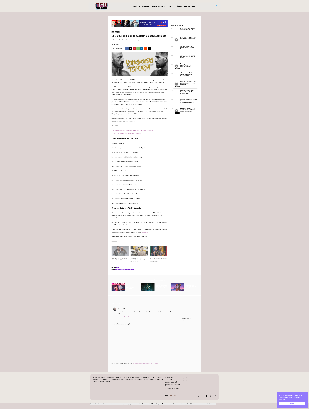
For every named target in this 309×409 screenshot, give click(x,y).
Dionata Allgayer (115, 44)
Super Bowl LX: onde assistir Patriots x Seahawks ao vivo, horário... (187, 56)
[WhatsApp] (138, 48)
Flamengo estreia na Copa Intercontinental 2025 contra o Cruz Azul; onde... (188, 92)
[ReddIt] (145, 48)
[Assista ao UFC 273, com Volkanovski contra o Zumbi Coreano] (139, 251)
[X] (130, 48)
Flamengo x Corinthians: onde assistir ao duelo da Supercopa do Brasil (188, 65)
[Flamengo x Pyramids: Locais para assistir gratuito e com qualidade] (176, 84)
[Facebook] (127, 48)
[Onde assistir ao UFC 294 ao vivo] (120, 251)
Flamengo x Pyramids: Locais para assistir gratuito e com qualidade (188, 83)
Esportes (117, 32)
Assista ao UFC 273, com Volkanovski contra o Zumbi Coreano (139, 259)
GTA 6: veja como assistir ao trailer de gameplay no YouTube (191, 286)
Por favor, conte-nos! (186, 321)
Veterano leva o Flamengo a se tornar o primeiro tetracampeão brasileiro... (188, 101)
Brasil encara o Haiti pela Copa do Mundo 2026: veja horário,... (188, 38)
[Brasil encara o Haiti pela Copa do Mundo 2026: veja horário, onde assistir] (176, 40)
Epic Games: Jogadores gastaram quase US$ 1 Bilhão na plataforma (133, 130)
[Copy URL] (149, 48)
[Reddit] (210, 396)
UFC (113, 32)
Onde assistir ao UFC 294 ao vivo (119, 258)
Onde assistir (122, 269)
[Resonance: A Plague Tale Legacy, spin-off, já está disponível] (147, 287)
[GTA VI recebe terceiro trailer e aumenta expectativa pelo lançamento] (118, 287)
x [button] (306, 393)
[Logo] (101, 6)
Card (117, 269)
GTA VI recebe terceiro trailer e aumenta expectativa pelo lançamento (131, 286)
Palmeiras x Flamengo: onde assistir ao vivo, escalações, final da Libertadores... (187, 110)
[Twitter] (202, 396)
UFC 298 (131, 269)
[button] (217, 6)
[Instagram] (124, 317)
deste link (145, 232)
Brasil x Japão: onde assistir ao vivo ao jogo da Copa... (187, 29)
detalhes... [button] (282, 399)
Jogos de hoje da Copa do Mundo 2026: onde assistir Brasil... (187, 47)
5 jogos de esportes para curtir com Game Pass (127, 133)
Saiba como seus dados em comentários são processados (145, 363)
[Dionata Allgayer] (114, 313)
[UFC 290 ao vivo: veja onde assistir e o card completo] (158, 251)
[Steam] (214, 396)
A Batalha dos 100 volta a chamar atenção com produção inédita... (187, 74)
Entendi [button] (292, 403)
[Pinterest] (134, 48)
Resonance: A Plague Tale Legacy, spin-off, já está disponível (161, 286)
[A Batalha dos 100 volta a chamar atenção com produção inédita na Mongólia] (176, 75)
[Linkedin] (141, 48)
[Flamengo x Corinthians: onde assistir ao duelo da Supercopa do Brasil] (176, 66)
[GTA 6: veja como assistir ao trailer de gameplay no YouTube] (177, 287)
